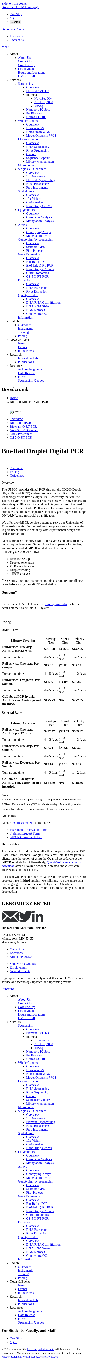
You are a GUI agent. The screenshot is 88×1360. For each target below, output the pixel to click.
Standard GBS (35, 1189)
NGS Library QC (37, 1252)
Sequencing (25, 1025)
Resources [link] (16, 365)
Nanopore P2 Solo (38, 1051)
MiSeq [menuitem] (38, 106)
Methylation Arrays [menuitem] (38, 235)
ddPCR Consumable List (26, 837)
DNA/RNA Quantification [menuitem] (43, 302)
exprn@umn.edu (56, 604)
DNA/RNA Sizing (38, 1248)
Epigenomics (26, 1151)
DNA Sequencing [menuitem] (37, 146)
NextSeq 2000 (43, 1044)
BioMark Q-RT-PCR (23, 426)
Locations (16, 36)
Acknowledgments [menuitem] (30, 369)
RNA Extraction (36, 1233)
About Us (24, 999)
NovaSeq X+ (43, 1040)
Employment (18, 967)
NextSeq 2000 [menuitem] (43, 102)
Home (14, 398)
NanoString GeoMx (39, 1148)
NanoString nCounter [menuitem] (40, 269)
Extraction (24, 1222)
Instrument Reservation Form (28, 829)
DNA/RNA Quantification (43, 1244)
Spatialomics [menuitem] (26, 191)
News (22, 1285)
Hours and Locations (31, 1014)
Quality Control (28, 1237)
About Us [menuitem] (24, 57)
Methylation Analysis (40, 1163)
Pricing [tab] (14, 472)
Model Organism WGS (41, 1077)
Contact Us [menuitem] (25, 61)
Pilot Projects (34, 1192)
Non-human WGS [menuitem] (38, 132)
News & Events (20, 971)
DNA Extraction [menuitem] (36, 287)
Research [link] (16, 354)
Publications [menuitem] (26, 362)
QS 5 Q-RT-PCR (21, 437)
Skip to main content (15, 3)
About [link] (14, 54)
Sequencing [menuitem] (25, 83)
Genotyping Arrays (38, 1174)
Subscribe (8, 989)
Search (15, 22)
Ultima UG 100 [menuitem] (36, 117)
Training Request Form (25, 833)
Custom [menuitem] (31, 154)
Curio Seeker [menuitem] (34, 202)
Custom (31, 1096)
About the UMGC (22, 956)
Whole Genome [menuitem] (28, 120)
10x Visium (33, 1140)
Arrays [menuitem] (22, 224)
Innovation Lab (28, 1300)
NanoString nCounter (24, 430)
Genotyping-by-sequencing (35, 1181)
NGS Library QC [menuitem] (37, 310)
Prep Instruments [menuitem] (37, 187)
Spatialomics (26, 1133)
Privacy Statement (12, 1356)
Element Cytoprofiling (40, 1122)
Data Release (26, 1315)
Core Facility (26, 1007)
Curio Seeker (34, 1144)
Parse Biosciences (37, 1125)
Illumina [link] (31, 94)
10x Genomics (35, 1118)
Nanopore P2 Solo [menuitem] (38, 109)
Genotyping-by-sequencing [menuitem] (35, 239)
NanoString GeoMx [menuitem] (39, 206)
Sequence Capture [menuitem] (38, 158)
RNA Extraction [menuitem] (36, 291)
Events (22, 1289)
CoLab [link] (14, 321)
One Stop (16, 14)
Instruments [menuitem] (25, 328)
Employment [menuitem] (26, 69)
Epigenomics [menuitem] (26, 210)
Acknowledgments (30, 1311)
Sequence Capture (38, 1099)
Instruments (25, 1270)
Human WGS (35, 1070)
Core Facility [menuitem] (26, 65)
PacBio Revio (35, 1055)
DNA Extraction (36, 1229)
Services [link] (15, 80)
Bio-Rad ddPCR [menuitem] (37, 261)
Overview (16, 419)
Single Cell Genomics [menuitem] (32, 169)
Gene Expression (29, 1196)
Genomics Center (13, 29)
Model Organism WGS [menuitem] (41, 135)
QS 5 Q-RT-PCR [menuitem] (37, 276)
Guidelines (9, 815)
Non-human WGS (38, 1074)
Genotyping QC (36, 1255)
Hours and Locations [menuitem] (31, 72)
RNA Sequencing (37, 1092)
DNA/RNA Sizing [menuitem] (38, 306)
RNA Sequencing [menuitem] (37, 150)
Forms (22, 1318)
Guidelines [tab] (17, 475)
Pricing (6, 622)
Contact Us (17, 949)
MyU (13, 18)
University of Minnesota (40, 1349)
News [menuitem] (22, 343)
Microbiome (26, 1107)
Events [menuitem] (22, 347)
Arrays (22, 1166)
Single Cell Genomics (32, 1111)
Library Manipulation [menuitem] (40, 161)
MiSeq (38, 1048)
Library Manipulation (40, 1103)
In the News (26, 1292)
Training (23, 1274)
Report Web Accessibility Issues (40, 1356)
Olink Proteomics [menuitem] (37, 273)
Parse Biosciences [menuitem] (37, 184)
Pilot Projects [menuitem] (34, 250)
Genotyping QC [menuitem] (36, 313)
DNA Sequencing (37, 1088)
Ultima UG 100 (36, 1059)
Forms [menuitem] (22, 376)
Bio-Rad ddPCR (20, 422)
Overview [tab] (16, 468)
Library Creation (28, 1081)
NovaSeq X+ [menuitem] (43, 98)
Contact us (17, 40)
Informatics (25, 1259)
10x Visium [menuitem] (33, 198)
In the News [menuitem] (26, 351)
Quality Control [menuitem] (28, 295)
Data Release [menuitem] (26, 373)
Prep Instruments (37, 1129)
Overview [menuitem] (32, 87)
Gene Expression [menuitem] (29, 254)
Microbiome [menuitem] (26, 165)
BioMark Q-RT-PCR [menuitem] (39, 265)
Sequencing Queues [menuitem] (31, 380)
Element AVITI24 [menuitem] (37, 91)
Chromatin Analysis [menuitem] (39, 217)
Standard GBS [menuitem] (35, 247)
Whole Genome (28, 1062)
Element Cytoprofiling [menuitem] (40, 180)
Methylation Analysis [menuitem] (40, 221)
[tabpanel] (44, 549)
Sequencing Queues (23, 963)
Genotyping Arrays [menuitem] (38, 232)
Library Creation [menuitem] (28, 139)
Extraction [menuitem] (24, 280)
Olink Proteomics (21, 434)
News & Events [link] (20, 339)
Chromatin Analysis (39, 1159)
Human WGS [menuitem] (35, 128)
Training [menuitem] (23, 332)
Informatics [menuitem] (25, 317)
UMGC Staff (26, 1018)
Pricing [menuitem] (22, 336)
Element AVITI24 (37, 1033)
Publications (26, 1304)
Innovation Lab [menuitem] (28, 358)
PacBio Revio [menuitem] (35, 113)
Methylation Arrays (38, 1177)
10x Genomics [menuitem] (35, 176)
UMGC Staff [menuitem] (26, 76)
